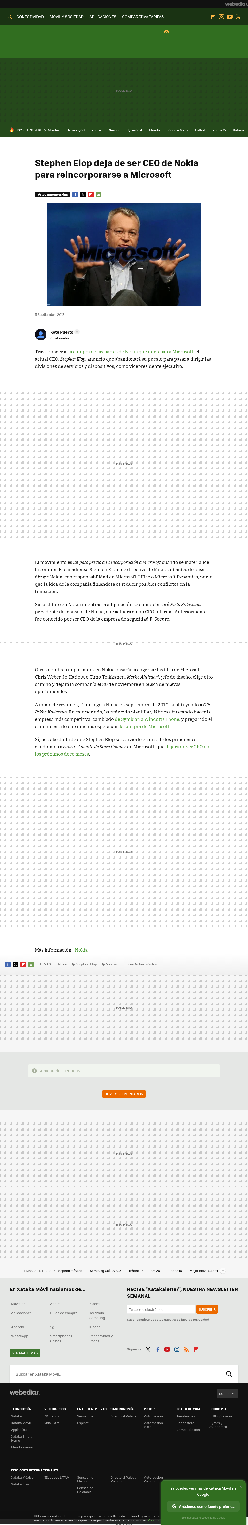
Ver (126, 1094)
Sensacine (85, 1416)
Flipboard (213, 17)
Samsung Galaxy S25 (106, 1270)
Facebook (75, 194)
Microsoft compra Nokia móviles (131, 964)
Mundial (155, 130)
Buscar (229, 1374)
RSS (186, 1348)
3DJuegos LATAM (57, 1477)
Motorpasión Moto (153, 1424)
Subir (224, 1393)
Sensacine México (85, 1479)
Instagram (221, 17)
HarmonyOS (76, 130)
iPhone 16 (175, 1270)
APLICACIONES (102, 16)
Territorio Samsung (97, 1315)
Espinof (82, 1422)
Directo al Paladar (124, 1416)
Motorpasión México (153, 1479)
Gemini (114, 130)
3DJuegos (51, 1416)
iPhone (95, 1326)
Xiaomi (94, 1303)
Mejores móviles (70, 1270)
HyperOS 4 (134, 130)
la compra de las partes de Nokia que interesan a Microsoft (130, 352)
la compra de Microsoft (144, 726)
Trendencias (186, 1416)
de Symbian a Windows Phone (147, 719)
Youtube (230, 17)
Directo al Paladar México (124, 1479)
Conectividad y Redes (101, 1338)
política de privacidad (193, 1319)
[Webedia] (236, 4)
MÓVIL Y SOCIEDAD (67, 16)
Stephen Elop (86, 964)
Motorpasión (153, 1416)
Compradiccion (188, 1429)
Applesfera (19, 1429)
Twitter (238, 17)
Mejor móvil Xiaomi (204, 1270)
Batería (238, 130)
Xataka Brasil (21, 1484)
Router (97, 130)
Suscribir (207, 1309)
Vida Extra (52, 1422)
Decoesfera (185, 1422)
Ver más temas (25, 1352)
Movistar (18, 1303)
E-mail (98, 194)
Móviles (54, 130)
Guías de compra (64, 1312)
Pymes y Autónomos (218, 1424)
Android (17, 1326)
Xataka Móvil (21, 1422)
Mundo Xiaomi (22, 1447)
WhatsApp (19, 1336)
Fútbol (200, 130)
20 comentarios (55, 194)
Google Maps (178, 130)
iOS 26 (156, 1270)
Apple (55, 1303)
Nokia (81, 950)
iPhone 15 (219, 130)
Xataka (16, 1416)
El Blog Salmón (220, 1416)
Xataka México (22, 1477)
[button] (64, 332)
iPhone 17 (136, 1270)
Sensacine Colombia (85, 1490)
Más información (160, 1520)
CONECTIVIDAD (30, 16)
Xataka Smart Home (21, 1438)
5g (52, 1326)
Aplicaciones (21, 1312)
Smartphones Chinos (61, 1338)
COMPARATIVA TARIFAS (143, 16)
